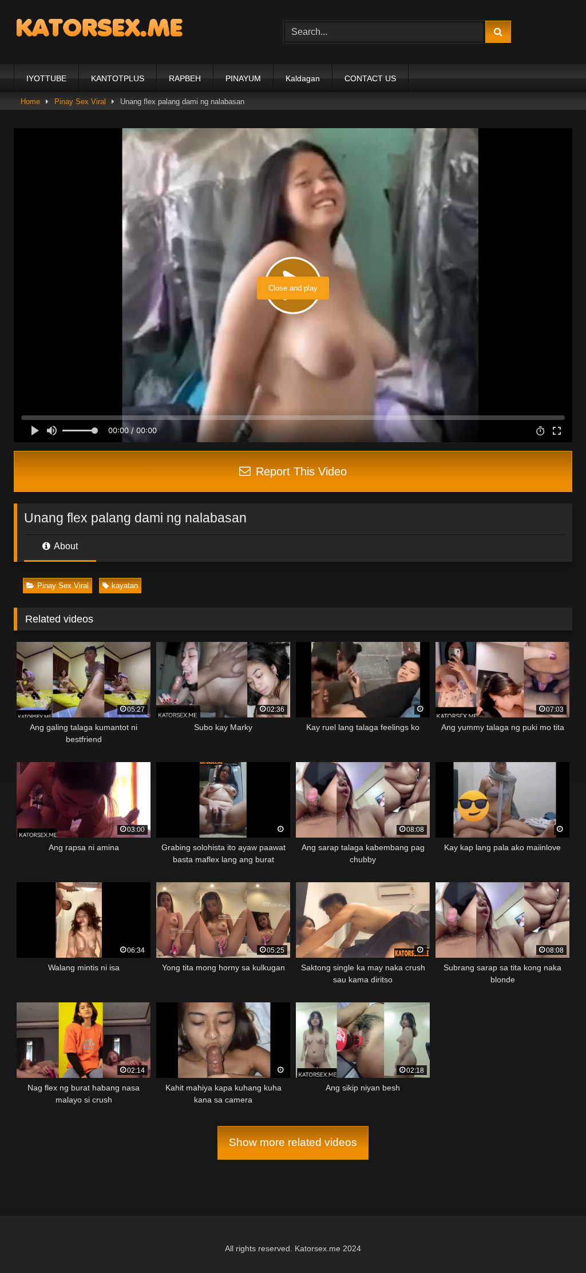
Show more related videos (293, 1142)
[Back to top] (550, 1239)
